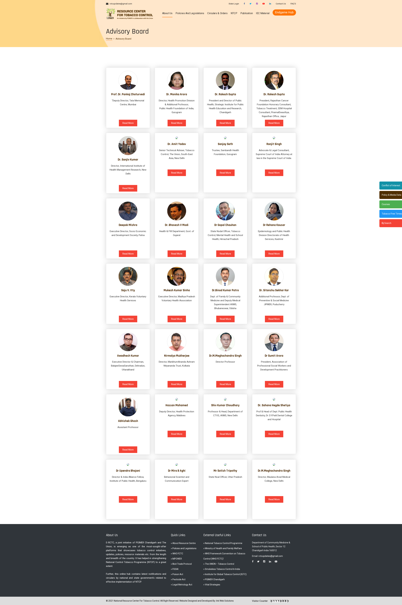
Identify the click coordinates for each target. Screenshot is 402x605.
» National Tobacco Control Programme (222, 543)
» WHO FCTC (177, 553)
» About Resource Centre (183, 543)
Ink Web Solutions (225, 601)
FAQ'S (293, 4)
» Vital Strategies (211, 584)
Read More (128, 123)
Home (109, 38)
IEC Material (262, 13)
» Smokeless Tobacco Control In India (221, 569)
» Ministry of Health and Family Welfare (222, 548)
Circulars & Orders (217, 13)
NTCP (234, 13)
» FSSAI (174, 569)
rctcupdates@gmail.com (121, 4)
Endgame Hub (284, 12)
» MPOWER (176, 558)
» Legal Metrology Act (181, 584)
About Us (167, 13)
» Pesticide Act (178, 579)
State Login (234, 4)
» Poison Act (177, 574)
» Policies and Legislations (183, 548)
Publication (246, 13)
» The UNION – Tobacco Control (218, 564)
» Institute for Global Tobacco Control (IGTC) (225, 574)
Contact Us (281, 4)
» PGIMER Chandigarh (214, 579)
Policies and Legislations (190, 13)
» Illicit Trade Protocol (181, 564)
